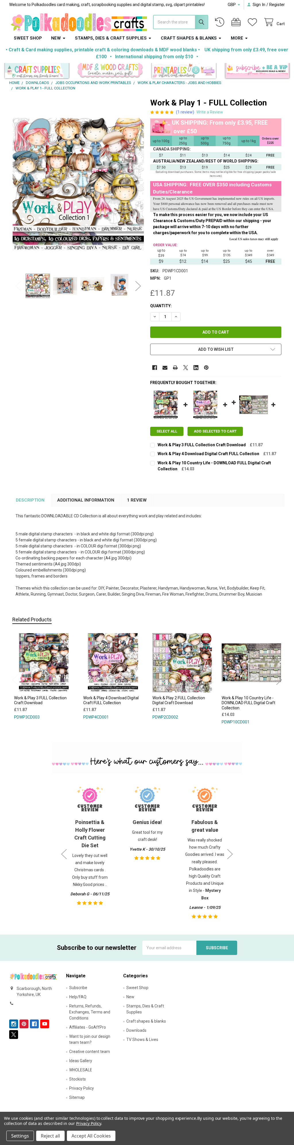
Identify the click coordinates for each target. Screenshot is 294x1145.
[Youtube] (44, 1023)
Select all (166, 431)
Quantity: (161, 306)
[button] (37, 71)
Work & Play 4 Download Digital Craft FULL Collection (208, 453)
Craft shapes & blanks (189, 38)
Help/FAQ (77, 997)
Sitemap (77, 1097)
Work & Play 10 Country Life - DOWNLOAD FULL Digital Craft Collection (248, 703)
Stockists (77, 1079)
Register (277, 4)
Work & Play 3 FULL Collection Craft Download (202, 445)
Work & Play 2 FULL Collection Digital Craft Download (178, 700)
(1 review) (185, 112)
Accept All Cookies (91, 1136)
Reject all (50, 1136)
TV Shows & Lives (142, 1039)
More (237, 38)
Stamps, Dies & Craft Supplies (111, 38)
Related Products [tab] (32, 619)
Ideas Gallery (80, 1060)
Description (30, 500)
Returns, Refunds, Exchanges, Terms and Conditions (89, 1012)
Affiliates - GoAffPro (87, 1027)
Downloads (136, 1030)
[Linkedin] (196, 367)
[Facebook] (154, 367)
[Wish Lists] (253, 22)
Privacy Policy (81, 1088)
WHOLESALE (80, 1070)
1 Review (137, 500)
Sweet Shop (28, 38)
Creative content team (89, 1051)
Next (138, 286)
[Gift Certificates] (237, 22)
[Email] (164, 367)
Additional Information (85, 500)
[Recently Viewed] (220, 22)
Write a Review (209, 112)
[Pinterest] (206, 367)
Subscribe (78, 987)
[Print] (175, 367)
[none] (78, 184)
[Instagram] (13, 1023)
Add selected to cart (215, 431)
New (56, 38)
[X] (185, 367)
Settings (20, 1136)
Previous (18, 286)
